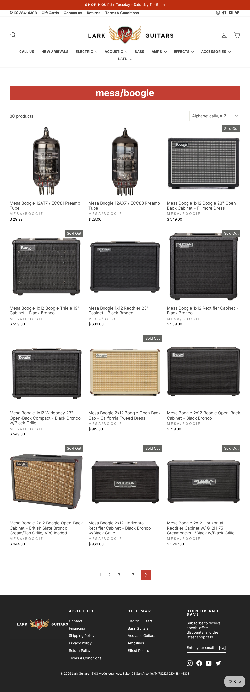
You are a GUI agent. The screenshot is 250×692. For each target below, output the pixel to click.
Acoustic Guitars (141, 635)
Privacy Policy (80, 643)
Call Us (26, 52)
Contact (75, 621)
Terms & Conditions (122, 13)
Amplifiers (136, 643)
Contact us (73, 13)
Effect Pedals (138, 650)
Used (123, 59)
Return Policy (80, 650)
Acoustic (114, 52)
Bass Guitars (138, 628)
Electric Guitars (140, 621)
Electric (85, 52)
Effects (182, 52)
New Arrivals (55, 52)
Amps (157, 52)
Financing (77, 628)
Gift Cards (50, 13)
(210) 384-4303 (23, 13)
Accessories (214, 52)
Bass (139, 52)
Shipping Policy (81, 635)
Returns (93, 13)
